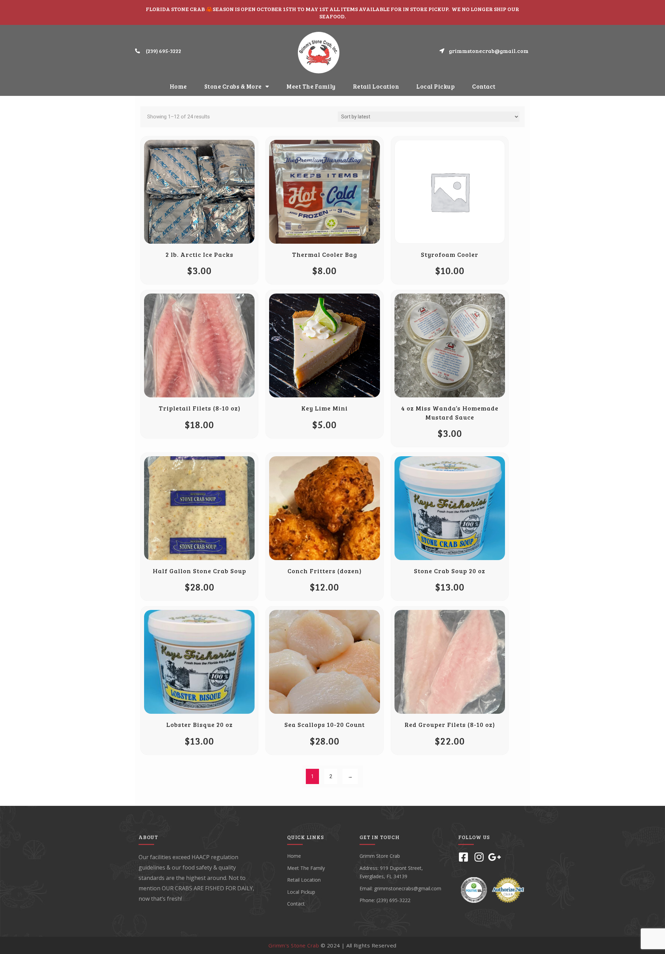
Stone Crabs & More (233, 86)
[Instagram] (479, 857)
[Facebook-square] (463, 857)
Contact (484, 86)
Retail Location (376, 86)
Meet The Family (311, 86)
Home (178, 86)
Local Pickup (435, 86)
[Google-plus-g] (494, 857)
